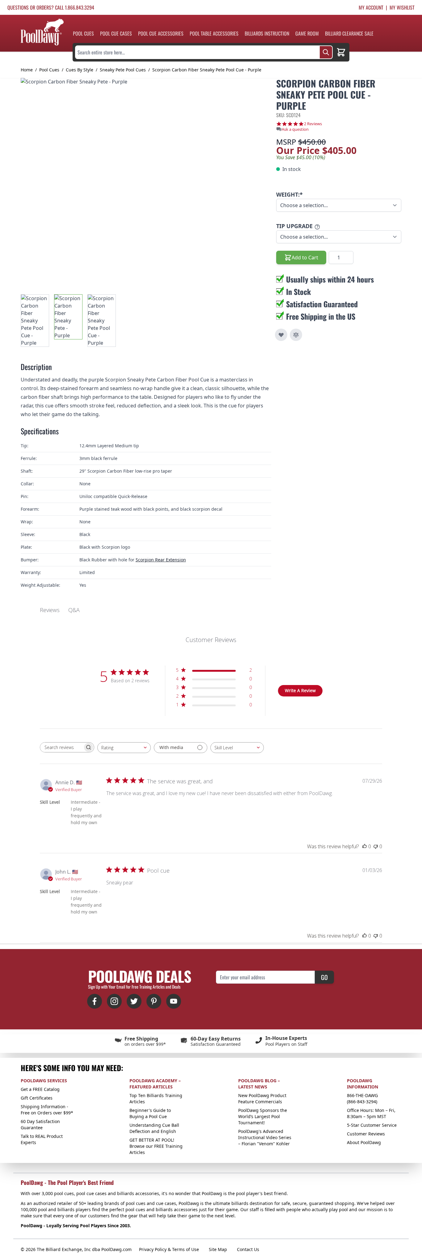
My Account (371, 7)
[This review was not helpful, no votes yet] (375, 846)
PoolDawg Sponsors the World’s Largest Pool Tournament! (262, 1116)
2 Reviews (313, 123)
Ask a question (295, 129)
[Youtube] (173, 1001)
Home (27, 70)
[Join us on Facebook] (94, 1001)
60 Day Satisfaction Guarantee (40, 1124)
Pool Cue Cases (116, 33)
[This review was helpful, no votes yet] (364, 846)
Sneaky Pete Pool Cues (123, 70)
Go (324, 977)
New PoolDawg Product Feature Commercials (262, 1098)
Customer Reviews (366, 1134)
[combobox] (124, 747)
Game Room (307, 33)
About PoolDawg (364, 1142)
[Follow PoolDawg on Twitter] (134, 1001)
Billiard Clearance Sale (349, 33)
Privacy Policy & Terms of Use (169, 1249)
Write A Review (300, 690)
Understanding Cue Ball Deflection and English (154, 1128)
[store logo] (42, 32)
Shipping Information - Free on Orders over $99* (47, 1110)
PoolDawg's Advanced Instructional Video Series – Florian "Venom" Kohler (264, 1137)
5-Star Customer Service (372, 1125)
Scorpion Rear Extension (161, 560)
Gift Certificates (37, 1098)
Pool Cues (83, 33)
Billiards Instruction (267, 33)
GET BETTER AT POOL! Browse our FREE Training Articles (156, 1146)
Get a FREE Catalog (40, 1089)
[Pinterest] (153, 1001)
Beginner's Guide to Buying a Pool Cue (150, 1113)
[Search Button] (326, 52)
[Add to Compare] (296, 335)
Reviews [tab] (50, 610)
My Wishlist (402, 7)
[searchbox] (61, 747)
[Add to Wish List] (281, 335)
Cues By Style (79, 70)
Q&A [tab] (74, 610)
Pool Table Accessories (214, 33)
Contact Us (248, 1249)
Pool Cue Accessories (161, 33)
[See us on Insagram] (114, 1001)
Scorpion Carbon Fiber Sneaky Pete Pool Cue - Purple (206, 70)
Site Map (218, 1249)
